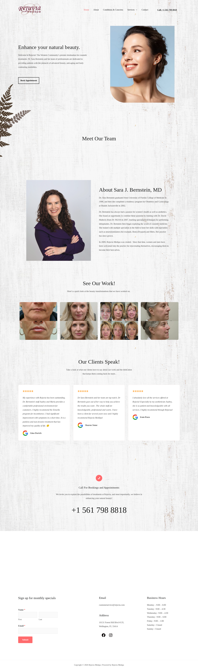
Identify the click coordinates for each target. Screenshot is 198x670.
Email (21, 626)
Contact (145, 10)
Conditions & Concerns (113, 10)
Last (40, 619)
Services (131, 10)
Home (86, 10)
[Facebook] (103, 635)
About (96, 10)
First (20, 619)
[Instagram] (110, 635)
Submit (25, 640)
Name (21, 610)
